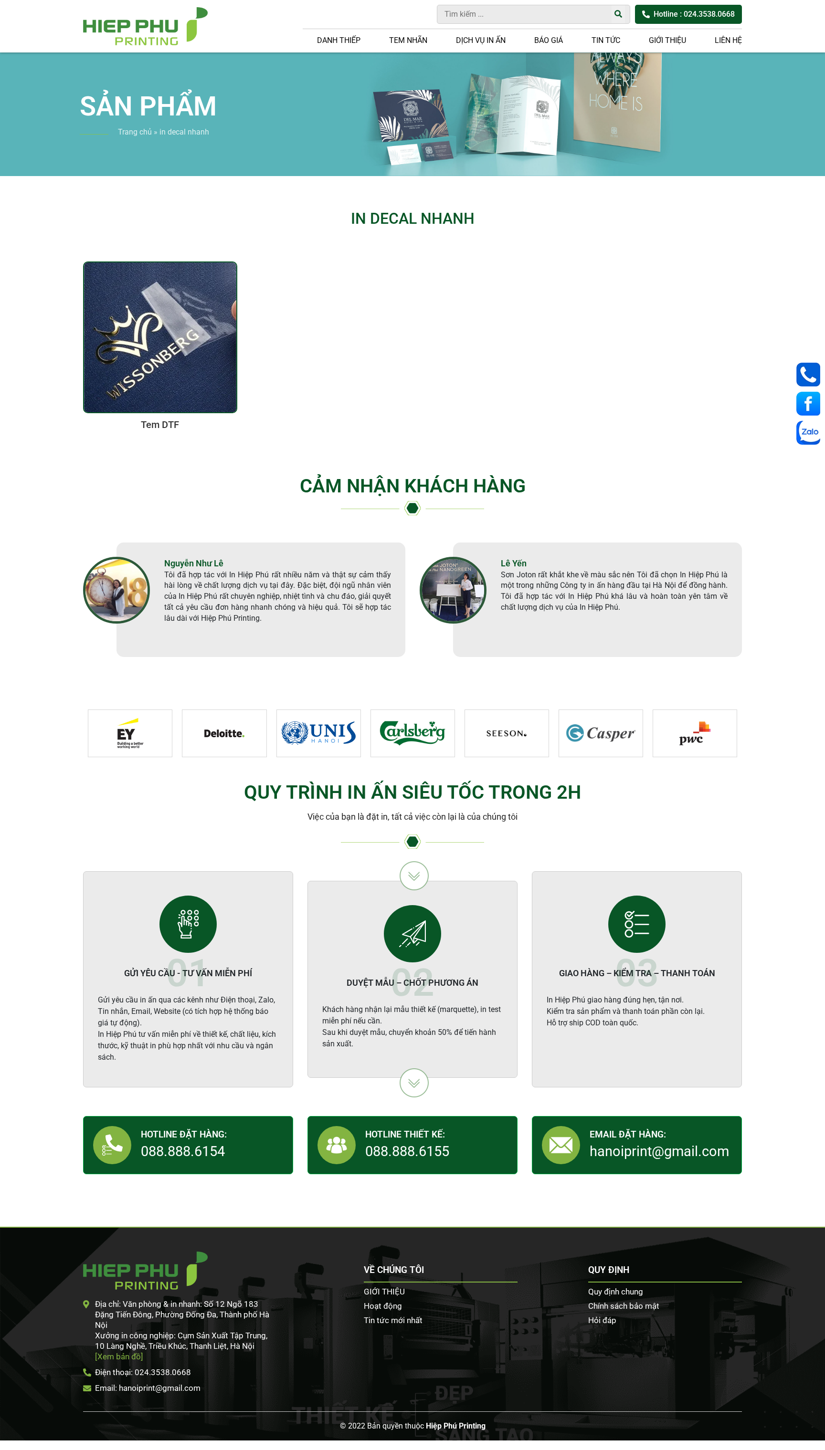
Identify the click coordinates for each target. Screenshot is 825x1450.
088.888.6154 (183, 1151)
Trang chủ (135, 131)
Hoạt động (383, 1306)
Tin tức (606, 40)
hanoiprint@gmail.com (659, 1151)
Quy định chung (615, 1291)
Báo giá (548, 40)
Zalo (810, 433)
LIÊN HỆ (728, 40)
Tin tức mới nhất (393, 1320)
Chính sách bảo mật (623, 1306)
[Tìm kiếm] (618, 14)
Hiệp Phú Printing (456, 1425)
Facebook (810, 404)
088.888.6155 (407, 1151)
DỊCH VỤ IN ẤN (481, 40)
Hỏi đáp (602, 1320)
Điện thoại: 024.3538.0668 (143, 1372)
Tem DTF (160, 424)
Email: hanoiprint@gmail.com (148, 1388)
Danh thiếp (338, 40)
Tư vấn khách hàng (810, 374)
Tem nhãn (408, 40)
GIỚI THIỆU (667, 40)
